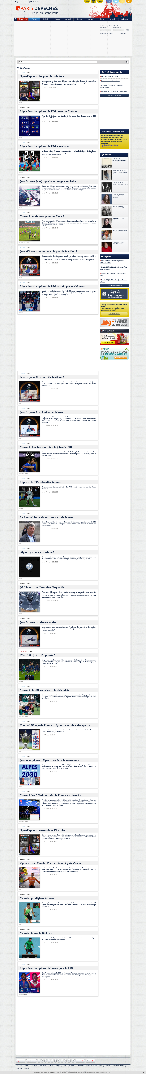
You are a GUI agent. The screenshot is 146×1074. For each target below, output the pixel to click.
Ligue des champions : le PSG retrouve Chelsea (48, 111)
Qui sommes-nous (22, 2)
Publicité (19, 1068)
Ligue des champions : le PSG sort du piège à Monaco (52, 286)
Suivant (79, 1061)
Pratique (90, 19)
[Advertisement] (57, 39)
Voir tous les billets (114, 95)
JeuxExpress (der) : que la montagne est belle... (49, 181)
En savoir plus (103, 1072)
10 (69, 1061)
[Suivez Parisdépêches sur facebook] (109, 2)
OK (110, 1072)
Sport (102, 19)
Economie (67, 19)
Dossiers (107, 1066)
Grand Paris (23, 19)
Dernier (89, 1061)
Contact (35, 2)
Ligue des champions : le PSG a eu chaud (45, 146)
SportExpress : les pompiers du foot (42, 76)
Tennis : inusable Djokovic (36, 933)
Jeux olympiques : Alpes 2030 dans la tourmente (49, 760)
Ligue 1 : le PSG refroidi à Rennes (40, 482)
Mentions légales (91, 1066)
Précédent (33, 1061)
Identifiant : (103, 27)
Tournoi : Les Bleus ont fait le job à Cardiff (46, 447)
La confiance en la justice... (110, 81)
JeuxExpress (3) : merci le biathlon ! (42, 377)
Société (45, 19)
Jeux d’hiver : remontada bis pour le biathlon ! (48, 251)
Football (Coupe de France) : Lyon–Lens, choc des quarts (55, 725)
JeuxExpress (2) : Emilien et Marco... (43, 412)
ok (128, 30)
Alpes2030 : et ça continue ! (37, 552)
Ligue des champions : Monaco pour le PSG (46, 968)
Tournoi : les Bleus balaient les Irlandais (44, 690)
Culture (79, 19)
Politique (57, 19)
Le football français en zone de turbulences (46, 517)
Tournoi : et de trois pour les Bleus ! (42, 216)
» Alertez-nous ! (114, 314)
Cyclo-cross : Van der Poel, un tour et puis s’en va (51, 863)
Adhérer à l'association (110, 145)
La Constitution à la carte (109, 76)
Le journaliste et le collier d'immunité (114, 92)
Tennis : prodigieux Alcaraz (37, 898)
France (34, 19)
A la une (19, 1066)
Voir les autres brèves (114, 285)
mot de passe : (117, 27)
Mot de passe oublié (106, 33)
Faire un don (106, 147)
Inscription (123, 33)
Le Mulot (113, 19)
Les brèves (124, 19)
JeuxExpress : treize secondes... (39, 622)
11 (73, 1061)
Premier (22, 1061)
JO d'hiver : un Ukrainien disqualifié (42, 587)
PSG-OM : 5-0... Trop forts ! (37, 655)
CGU (100, 1066)
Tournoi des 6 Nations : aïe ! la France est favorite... (52, 795)
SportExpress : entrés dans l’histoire (42, 830)
